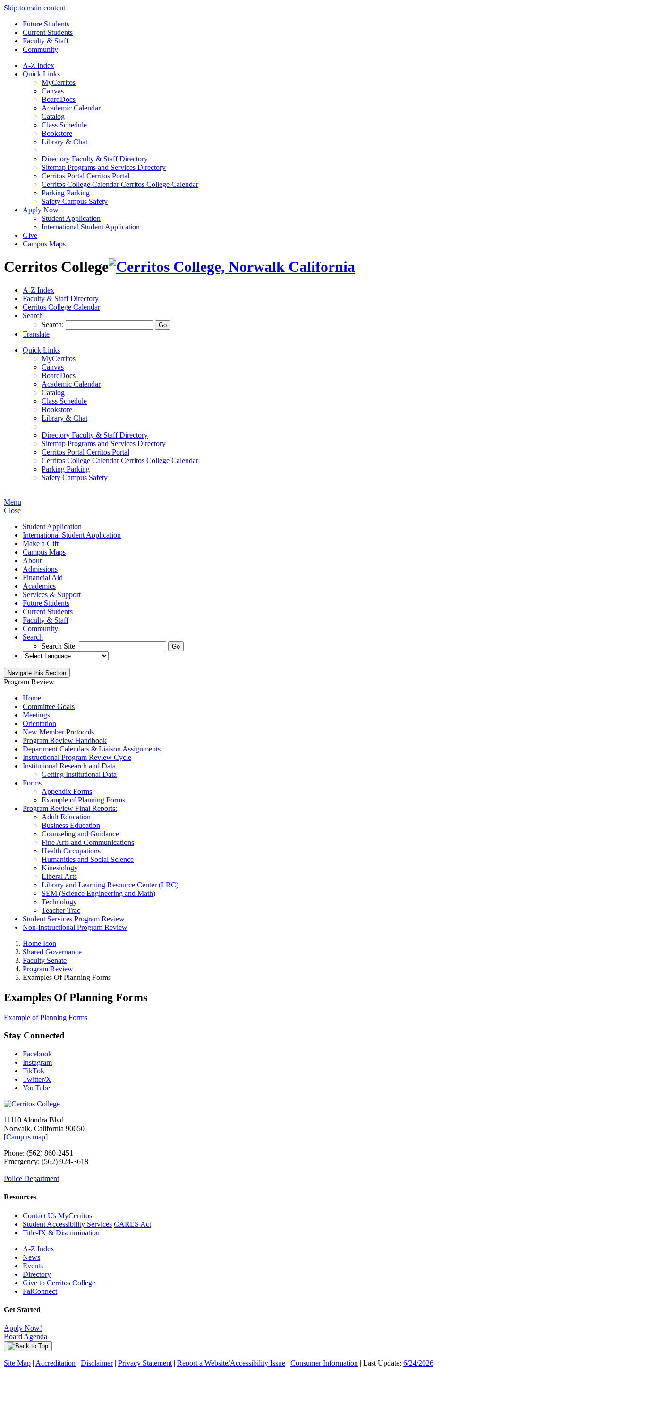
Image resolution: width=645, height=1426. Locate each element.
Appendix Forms (67, 791)
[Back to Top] (28, 1346)
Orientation (39, 723)
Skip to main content (34, 8)
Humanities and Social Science (88, 859)
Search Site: (60, 646)
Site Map (17, 1363)
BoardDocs (59, 99)
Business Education (71, 825)
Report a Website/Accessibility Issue (231, 1363)
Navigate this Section (37, 672)
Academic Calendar (71, 108)
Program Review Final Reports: (70, 808)
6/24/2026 (418, 1363)
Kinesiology (60, 868)
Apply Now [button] (41, 210)
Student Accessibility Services (67, 1224)
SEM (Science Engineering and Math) (98, 893)
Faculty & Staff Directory (95, 159)
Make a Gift (41, 544)
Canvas (53, 91)
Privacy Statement (145, 1363)
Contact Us (39, 1216)
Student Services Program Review (74, 919)
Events (33, 1266)
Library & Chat (64, 142)
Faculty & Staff (45, 41)
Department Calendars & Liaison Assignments (92, 749)
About (32, 561)
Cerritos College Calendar (120, 184)
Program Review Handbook (65, 740)
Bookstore (57, 133)
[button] (33, 316)
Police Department (31, 1178)
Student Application (71, 218)
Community (40, 49)
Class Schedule (64, 125)
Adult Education (66, 817)
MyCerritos (59, 82)
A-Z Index (38, 65)
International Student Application (91, 227)
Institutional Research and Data (69, 766)
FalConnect (40, 1291)
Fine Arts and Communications (88, 842)
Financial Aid (43, 578)
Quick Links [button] (43, 74)
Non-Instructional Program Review (75, 927)
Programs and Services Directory (104, 167)
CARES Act (132, 1224)
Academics (39, 586)
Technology (59, 902)
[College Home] (232, 266)
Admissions (40, 569)
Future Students (46, 24)
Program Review (48, 969)
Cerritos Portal (85, 176)
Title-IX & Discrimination (61, 1233)
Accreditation (55, 1363)
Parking (66, 193)
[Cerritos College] (32, 1104)
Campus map (25, 1137)
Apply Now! (23, 1328)
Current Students (48, 32)
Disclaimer (97, 1363)
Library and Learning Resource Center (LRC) (110, 885)
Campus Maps (44, 244)
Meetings (36, 715)
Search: (54, 325)
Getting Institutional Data (79, 774)
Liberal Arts (59, 876)
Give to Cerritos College (59, 1283)
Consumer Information (324, 1363)
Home (32, 698)
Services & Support (52, 595)
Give (30, 235)
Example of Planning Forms (83, 800)
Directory (37, 1274)
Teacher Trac (61, 910)
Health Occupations (71, 851)
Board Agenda (25, 1337)
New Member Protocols (58, 732)
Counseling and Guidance (80, 834)
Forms (32, 783)
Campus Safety (75, 201)
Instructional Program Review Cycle (77, 757)
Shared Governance (52, 952)
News (31, 1257)
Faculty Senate (45, 960)
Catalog (53, 116)
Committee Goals (49, 706)
